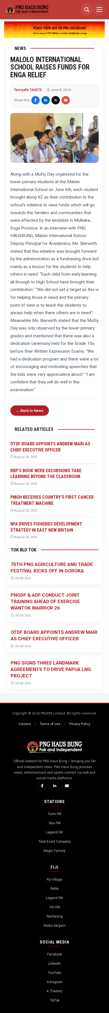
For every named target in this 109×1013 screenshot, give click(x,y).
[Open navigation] (99, 9)
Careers (25, 724)
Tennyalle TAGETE (28, 90)
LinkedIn (54, 964)
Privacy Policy (79, 724)
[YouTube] (67, 786)
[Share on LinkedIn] (45, 100)
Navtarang (55, 916)
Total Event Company (54, 842)
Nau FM (54, 823)
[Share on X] (55, 100)
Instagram (55, 982)
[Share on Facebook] (35, 100)
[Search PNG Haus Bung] (87, 9)
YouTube (54, 973)
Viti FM (54, 907)
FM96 (54, 889)
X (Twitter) (55, 991)
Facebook (54, 954)
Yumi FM (54, 814)
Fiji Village (54, 879)
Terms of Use (50, 724)
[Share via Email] (65, 100)
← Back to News (29, 410)
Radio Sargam (54, 926)
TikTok (55, 1000)
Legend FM (54, 832)
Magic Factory (54, 851)
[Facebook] (42, 786)
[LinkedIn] (54, 786)
